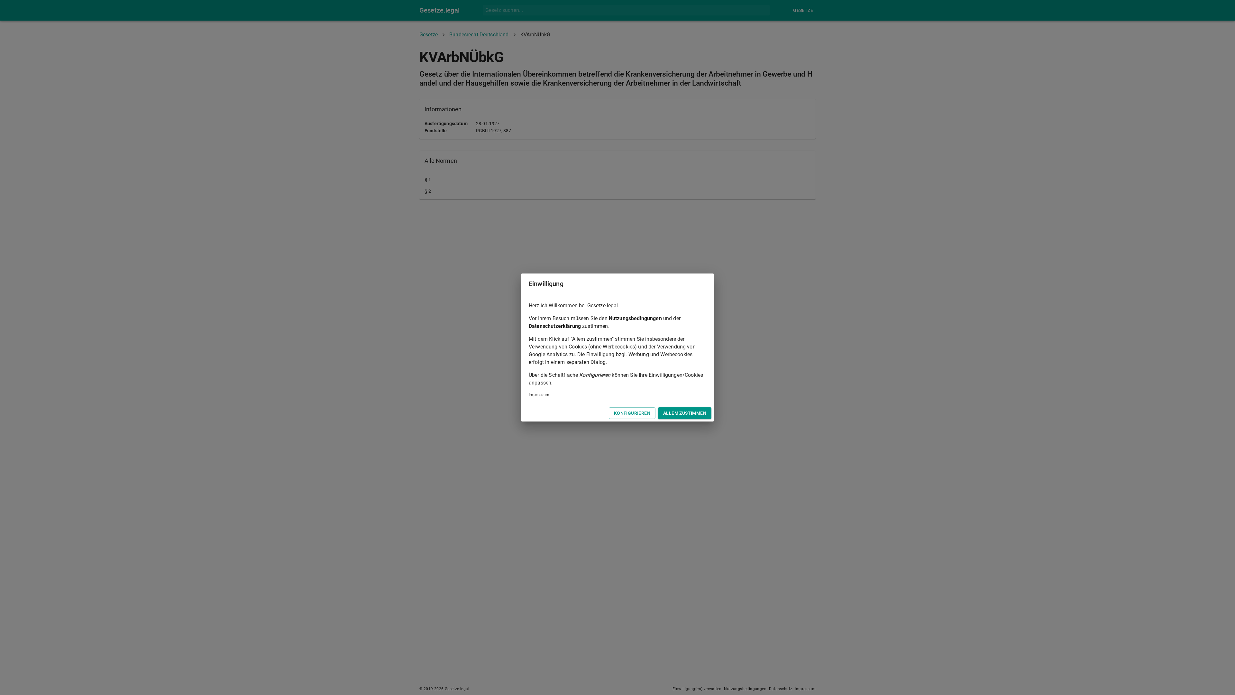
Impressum (539, 395)
